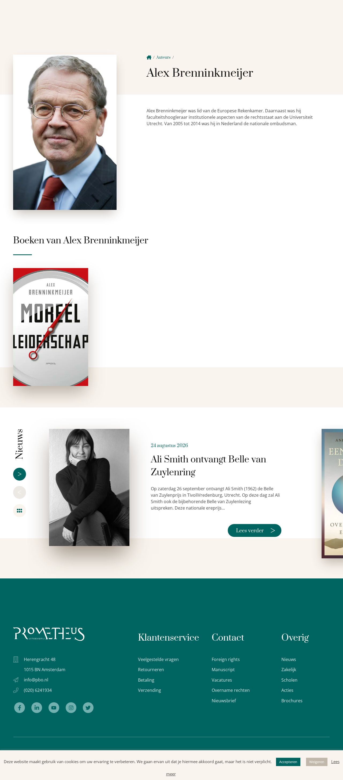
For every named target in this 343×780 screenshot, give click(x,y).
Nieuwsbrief (224, 701)
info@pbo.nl (36, 680)
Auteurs (163, 57)
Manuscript (223, 670)
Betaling (146, 680)
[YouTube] (54, 707)
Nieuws (288, 659)
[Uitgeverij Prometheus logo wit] (48, 634)
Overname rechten (231, 690)
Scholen (289, 680)
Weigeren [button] (316, 761)
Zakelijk (288, 670)
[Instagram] (71, 707)
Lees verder (255, 530)
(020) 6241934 (38, 690)
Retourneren (151, 670)
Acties (287, 690)
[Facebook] (19, 707)
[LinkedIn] (36, 707)
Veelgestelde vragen (158, 659)
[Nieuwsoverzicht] (19, 510)
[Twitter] (88, 707)
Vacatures (222, 680)
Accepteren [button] (288, 761)
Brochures (292, 701)
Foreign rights (226, 659)
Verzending (149, 690)
